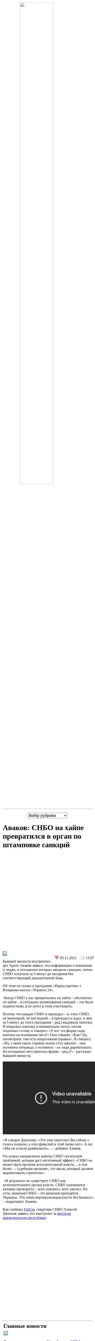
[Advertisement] (47, 901)
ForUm (29, 1209)
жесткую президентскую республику (37, 1216)
